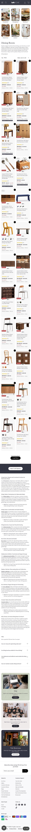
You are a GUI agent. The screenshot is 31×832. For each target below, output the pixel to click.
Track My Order (18, 781)
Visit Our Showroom (5, 792)
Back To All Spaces (15, 468)
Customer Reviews (5, 785)
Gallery (2, 783)
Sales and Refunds (19, 787)
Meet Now (15, 726)
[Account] (25, 2)
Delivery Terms (18, 785)
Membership (18, 783)
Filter (5, 57)
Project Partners (4, 791)
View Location (15, 754)
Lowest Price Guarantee (20, 791)
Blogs (2, 789)
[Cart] (28, 2)
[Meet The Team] (15, 710)
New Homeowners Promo (20, 792)
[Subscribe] (25, 771)
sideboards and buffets (9, 556)
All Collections (4, 796)
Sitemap (20, 828)
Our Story (3, 781)
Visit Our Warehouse (5, 794)
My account (17, 794)
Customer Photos (5, 787)
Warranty (17, 789)
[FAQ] (15, 682)
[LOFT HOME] (15, 2)
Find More (16, 697)
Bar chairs (3, 540)
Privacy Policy (12, 828)
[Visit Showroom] (15, 739)
